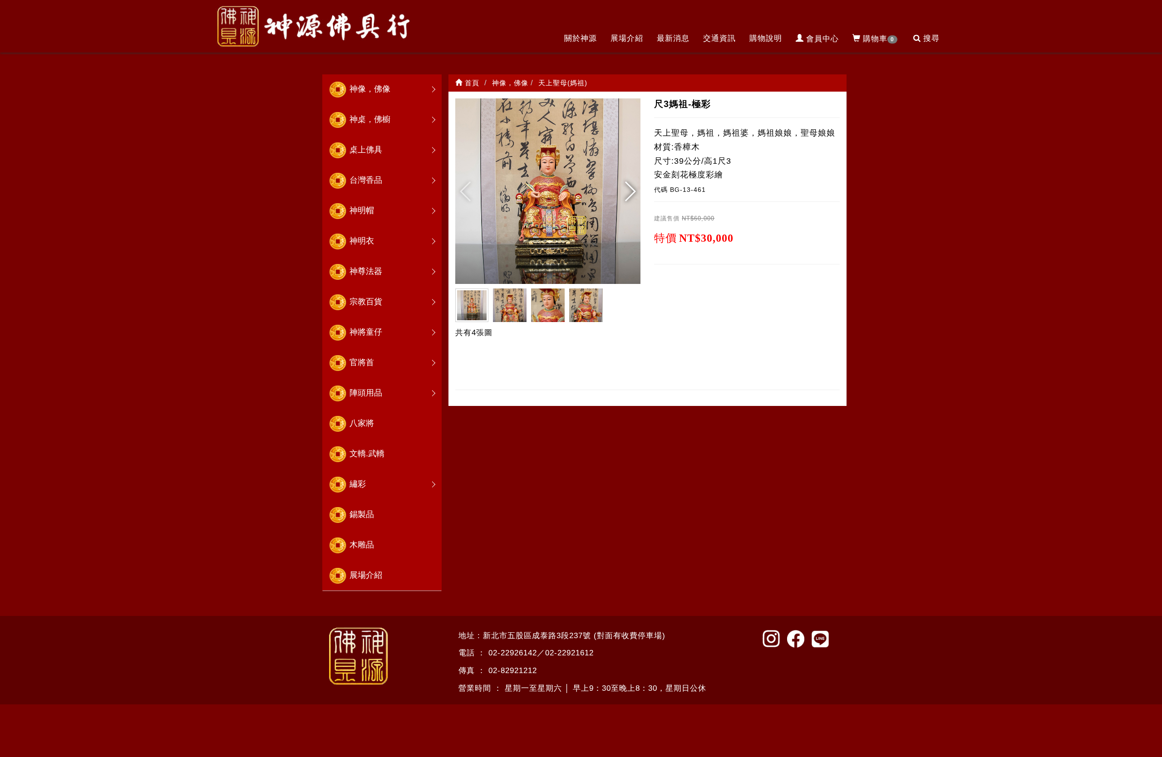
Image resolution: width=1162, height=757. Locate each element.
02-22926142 (512, 653)
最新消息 (673, 38)
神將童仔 (366, 332)
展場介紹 (627, 38)
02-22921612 (569, 653)
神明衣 (362, 240)
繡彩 (358, 483)
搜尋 (931, 38)
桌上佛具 (366, 149)
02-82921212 (512, 670)
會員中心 (822, 38)
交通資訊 (719, 38)
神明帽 (362, 210)
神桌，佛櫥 (370, 119)
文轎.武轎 (367, 453)
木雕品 (362, 544)
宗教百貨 (366, 301)
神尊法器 (366, 271)
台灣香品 (366, 180)
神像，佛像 (370, 88)
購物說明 (765, 38)
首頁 (471, 83)
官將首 (362, 362)
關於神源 (580, 38)
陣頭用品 (366, 392)
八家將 (362, 423)
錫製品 (362, 514)
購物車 (878, 38)
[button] (630, 191)
